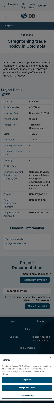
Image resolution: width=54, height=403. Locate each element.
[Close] (50, 357)
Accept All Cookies (27, 388)
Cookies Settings (27, 395)
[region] (27, 377)
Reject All (27, 380)
